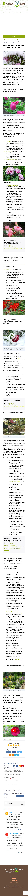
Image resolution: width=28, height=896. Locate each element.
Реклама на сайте (14, 882)
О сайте (14, 878)
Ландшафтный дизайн (13, 39)
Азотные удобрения (14, 481)
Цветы (20, 39)
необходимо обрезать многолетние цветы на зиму (14, 612)
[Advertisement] (14, 22)
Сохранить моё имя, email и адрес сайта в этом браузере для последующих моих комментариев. (14, 791)
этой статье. (18, 659)
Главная (6, 39)
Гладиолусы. (9, 269)
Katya (9, 739)
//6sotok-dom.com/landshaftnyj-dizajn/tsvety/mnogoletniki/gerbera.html (15, 405)
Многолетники (6, 41)
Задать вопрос (14, 876)
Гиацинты (8, 151)
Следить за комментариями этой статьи (8, 796)
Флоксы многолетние (12, 185)
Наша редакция (14, 880)
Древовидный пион (11, 159)
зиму (19, 358)
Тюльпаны (9, 141)
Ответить (22, 829)
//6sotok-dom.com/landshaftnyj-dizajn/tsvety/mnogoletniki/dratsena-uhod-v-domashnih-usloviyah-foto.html (14, 547)
